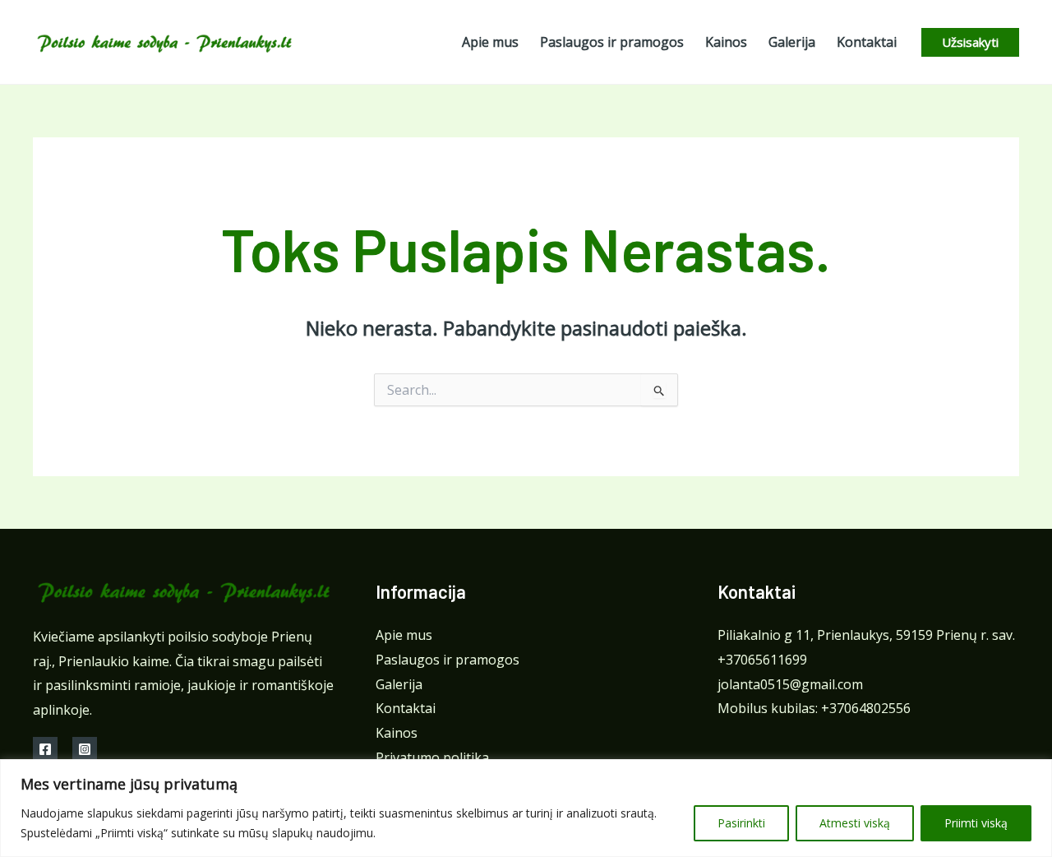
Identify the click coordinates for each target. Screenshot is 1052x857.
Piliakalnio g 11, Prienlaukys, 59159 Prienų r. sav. (866, 635)
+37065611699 (762, 660)
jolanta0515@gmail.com (790, 684)
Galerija (399, 684)
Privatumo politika (432, 757)
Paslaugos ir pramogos (447, 660)
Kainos (397, 733)
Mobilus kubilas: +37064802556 (814, 708)
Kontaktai (406, 708)
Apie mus (404, 635)
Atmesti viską (854, 823)
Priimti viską (976, 823)
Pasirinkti (741, 823)
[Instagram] (84, 749)
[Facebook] (45, 749)
